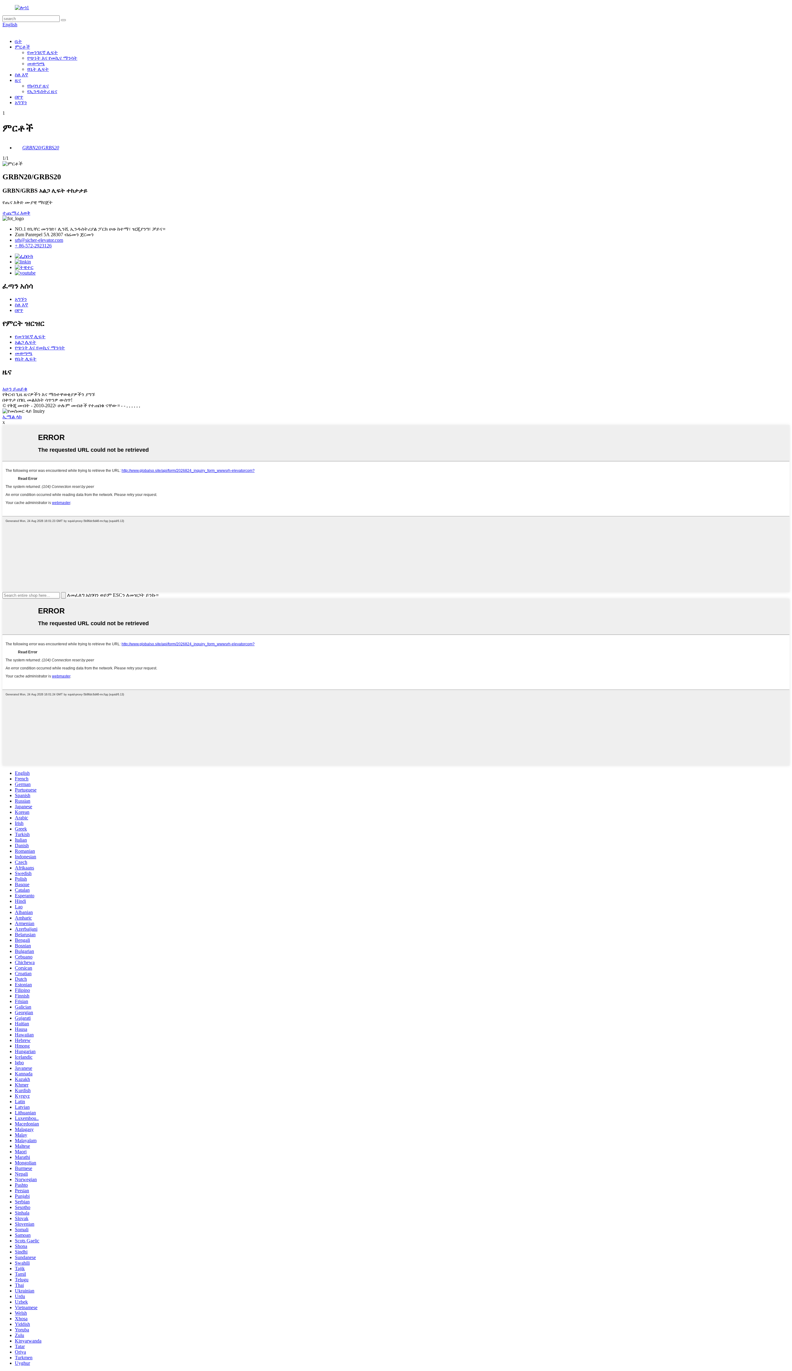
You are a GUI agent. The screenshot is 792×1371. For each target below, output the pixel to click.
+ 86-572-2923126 (33, 245)
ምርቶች (22, 46)
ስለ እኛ (21, 74)
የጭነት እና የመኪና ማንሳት (52, 58)
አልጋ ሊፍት (25, 342)
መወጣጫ (36, 63)
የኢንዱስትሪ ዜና (42, 91)
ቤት (18, 41)
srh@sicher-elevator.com (39, 240)
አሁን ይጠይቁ (14, 388)
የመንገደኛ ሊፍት (42, 52)
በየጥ (19, 97)
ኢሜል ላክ (12, 416)
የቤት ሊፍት (38, 69)
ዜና (18, 80)
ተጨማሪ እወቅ (16, 213)
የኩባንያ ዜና (38, 85)
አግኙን (21, 102)
